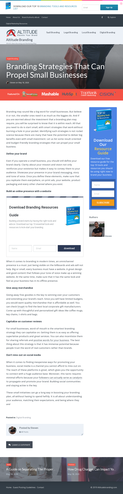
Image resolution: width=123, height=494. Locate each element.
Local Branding (89, 32)
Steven (13, 83)
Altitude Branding (19, 40)
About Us (16, 17)
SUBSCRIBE (103, 202)
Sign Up (109, 7)
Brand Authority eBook (30, 17)
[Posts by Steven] (12, 430)
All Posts (24, 432)
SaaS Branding (53, 32)
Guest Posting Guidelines (24, 487)
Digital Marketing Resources (16, 23)
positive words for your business (51, 340)
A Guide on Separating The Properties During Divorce (43, 469)
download (69, 248)
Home (8, 17)
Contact (45, 17)
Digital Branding (107, 32)
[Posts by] (8, 83)
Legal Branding (71, 32)
